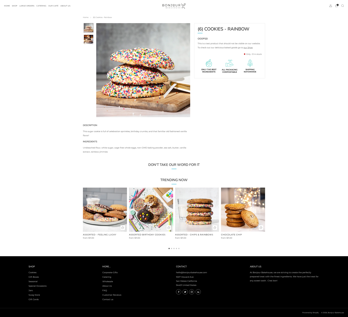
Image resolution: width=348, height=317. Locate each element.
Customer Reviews (111, 295)
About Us (107, 286)
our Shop (248, 47)
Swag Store (34, 295)
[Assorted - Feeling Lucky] (105, 210)
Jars (31, 290)
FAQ (104, 290)
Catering (106, 277)
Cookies (32, 272)
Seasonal (33, 281)
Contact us (107, 299)
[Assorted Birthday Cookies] (151, 210)
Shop (14, 6)
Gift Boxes (34, 277)
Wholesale (107, 281)
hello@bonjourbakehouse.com (191, 272)
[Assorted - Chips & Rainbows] (197, 210)
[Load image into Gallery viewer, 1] (88, 28)
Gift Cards (34, 299)
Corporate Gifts (110, 272)
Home (85, 17)
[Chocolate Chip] (243, 210)
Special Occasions (37, 286)
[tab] (169, 248)
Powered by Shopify (310, 313)
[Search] (342, 5)
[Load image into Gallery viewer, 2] (88, 39)
